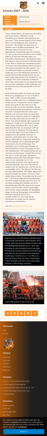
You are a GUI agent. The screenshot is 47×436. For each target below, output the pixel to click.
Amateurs (6, 370)
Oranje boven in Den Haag (22, 206)
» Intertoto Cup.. (8, 394)
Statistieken (7, 367)
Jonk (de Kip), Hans (9, 412)
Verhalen (6, 363)
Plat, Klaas (6, 415)
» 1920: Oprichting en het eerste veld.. (16, 391)
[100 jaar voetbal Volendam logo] (23, 344)
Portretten (6, 360)
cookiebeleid (22, 427)
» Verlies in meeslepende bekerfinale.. (16, 381)
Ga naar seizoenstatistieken (29, 24)
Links (5, 330)
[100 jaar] (23, 5)
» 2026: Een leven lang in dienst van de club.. (19, 387)
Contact (5, 333)
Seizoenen (6, 357)
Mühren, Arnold (8, 405)
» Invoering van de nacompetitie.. (14, 384)
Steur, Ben (6, 408)
